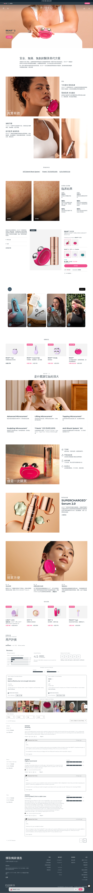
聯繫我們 (49, 860)
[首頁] (46, 9)
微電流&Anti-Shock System (31, 171)
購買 (80, 889)
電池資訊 (49, 870)
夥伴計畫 (85, 862)
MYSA (86, 867)
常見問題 (49, 867)
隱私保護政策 (84, 874)
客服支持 (73, 862)
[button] (89, 886)
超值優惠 (87, 3)
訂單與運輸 (48, 862)
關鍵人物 (85, 877)
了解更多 (63, 515)
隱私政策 (24, 872)
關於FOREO (84, 860)
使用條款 (85, 872)
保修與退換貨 (48, 865)
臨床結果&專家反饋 (65, 171)
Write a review (21, 645)
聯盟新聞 (85, 865)
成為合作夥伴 (84, 870)
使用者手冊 (8, 248)
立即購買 (9, 37)
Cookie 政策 (84, 879)
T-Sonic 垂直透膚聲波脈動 (49, 171)
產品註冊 (73, 860)
